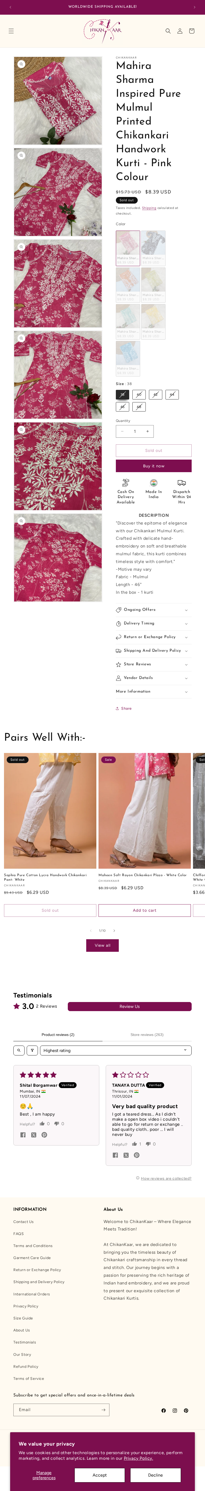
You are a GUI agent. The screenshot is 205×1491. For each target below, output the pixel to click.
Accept (100, 1475)
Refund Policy (25, 1366)
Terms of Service (28, 1378)
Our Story (22, 1354)
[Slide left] (91, 931)
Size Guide (23, 1318)
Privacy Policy (25, 1306)
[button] (11, 31)
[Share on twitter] (33, 1135)
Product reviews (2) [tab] (58, 1034)
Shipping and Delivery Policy (39, 1282)
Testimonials (24, 1342)
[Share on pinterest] (44, 1135)
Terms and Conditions (33, 1246)
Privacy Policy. (138, 1458)
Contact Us (23, 1222)
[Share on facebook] (23, 1135)
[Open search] (19, 1050)
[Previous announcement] (10, 7)
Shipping (149, 208)
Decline (155, 1475)
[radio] (128, 248)
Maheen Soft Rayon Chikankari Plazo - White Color (142, 875)
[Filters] (32, 1050)
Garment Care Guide (32, 1258)
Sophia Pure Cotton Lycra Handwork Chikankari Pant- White (45, 877)
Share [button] (126, 708)
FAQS (18, 1234)
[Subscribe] (103, 1410)
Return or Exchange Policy (37, 1270)
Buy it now (154, 466)
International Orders (31, 1294)
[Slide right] (114, 931)
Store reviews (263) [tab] (147, 1034)
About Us (21, 1330)
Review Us (130, 1006)
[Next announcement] (194, 7)
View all (103, 945)
